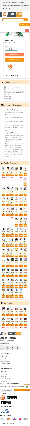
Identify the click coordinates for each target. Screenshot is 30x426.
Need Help (7, 8)
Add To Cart (4, 175)
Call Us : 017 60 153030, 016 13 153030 (13, 2)
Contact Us (4, 366)
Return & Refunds (5, 363)
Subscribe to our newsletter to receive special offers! (13, 386)
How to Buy (4, 358)
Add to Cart (14, 60)
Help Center (4, 356)
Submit (21, 390)
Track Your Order (24, 24)
